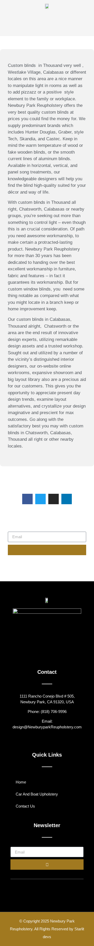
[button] (27, 21)
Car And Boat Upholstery (37, 794)
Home (21, 782)
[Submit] (47, 550)
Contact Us (25, 806)
